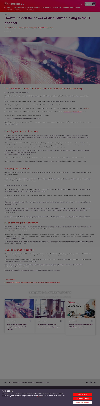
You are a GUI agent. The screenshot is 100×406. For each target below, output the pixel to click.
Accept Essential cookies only (82, 398)
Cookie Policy (40, 396)
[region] (50, 397)
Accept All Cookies (82, 394)
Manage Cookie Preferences (82, 402)
